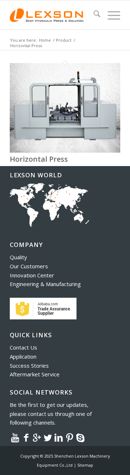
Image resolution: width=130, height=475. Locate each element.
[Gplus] (36, 437)
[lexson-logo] (54, 14)
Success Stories (29, 365)
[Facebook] (26, 437)
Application (23, 356)
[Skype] (80, 437)
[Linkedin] (58, 437)
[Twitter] (47, 437)
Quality (18, 257)
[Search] (93, 14)
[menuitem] (93, 14)
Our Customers (29, 266)
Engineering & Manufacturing (45, 284)
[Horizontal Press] (65, 150)
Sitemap (85, 465)
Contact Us (23, 347)
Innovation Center (32, 275)
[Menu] (110, 14)
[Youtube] (15, 437)
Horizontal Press (39, 159)
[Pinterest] (69, 437)
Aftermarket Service (35, 374)
